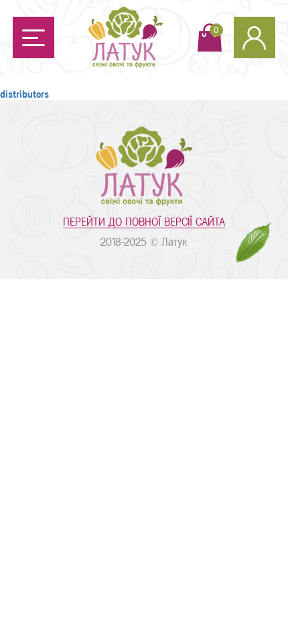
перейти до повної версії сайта (144, 222)
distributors (24, 95)
